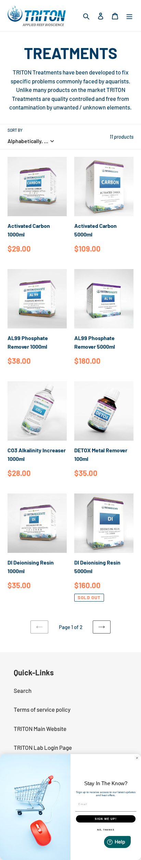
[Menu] (129, 16)
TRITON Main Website (40, 728)
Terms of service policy (42, 709)
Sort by (15, 130)
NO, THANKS (105, 829)
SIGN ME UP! (106, 818)
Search (22, 690)
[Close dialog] (137, 758)
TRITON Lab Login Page (43, 747)
